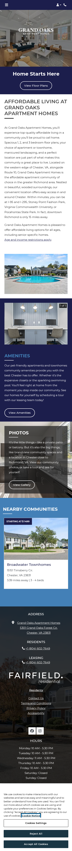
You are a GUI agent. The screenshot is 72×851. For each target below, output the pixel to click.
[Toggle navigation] (6, 4)
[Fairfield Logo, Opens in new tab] (36, 679)
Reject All (36, 833)
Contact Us (36, 698)
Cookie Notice (31, 815)
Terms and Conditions (36, 703)
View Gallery (21, 485)
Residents (36, 690)
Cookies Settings (36, 823)
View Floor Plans (36, 85)
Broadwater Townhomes (29, 565)
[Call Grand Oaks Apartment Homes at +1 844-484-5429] (65, 4)
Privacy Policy (36, 708)
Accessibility (36, 713)
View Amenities (20, 412)
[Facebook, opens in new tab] (32, 731)
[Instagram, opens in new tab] (40, 731)
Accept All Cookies (36, 844)
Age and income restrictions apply (27, 239)
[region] (36, 817)
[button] (59, 4)
